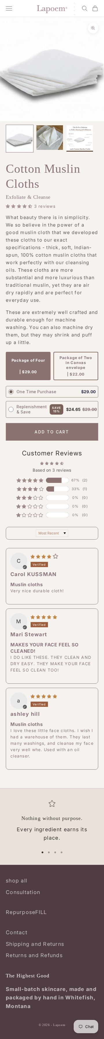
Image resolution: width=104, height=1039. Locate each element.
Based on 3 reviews (52, 470)
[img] (44, 556)
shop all (16, 881)
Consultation (23, 892)
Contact (16, 932)
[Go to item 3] (80, 138)
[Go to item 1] (20, 138)
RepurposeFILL (26, 912)
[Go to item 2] (50, 137)
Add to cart (52, 431)
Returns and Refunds (34, 955)
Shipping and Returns (35, 944)
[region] (52, 821)
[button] (20, 206)
